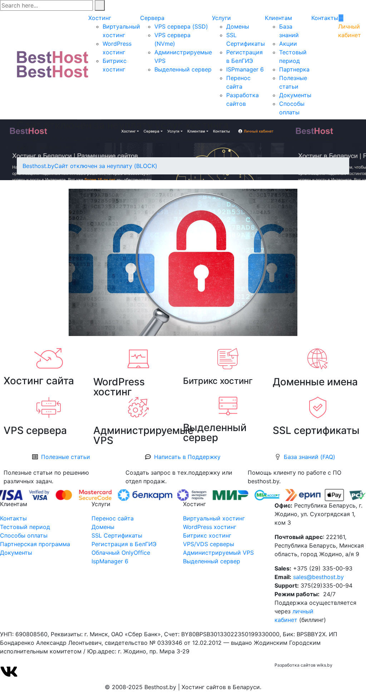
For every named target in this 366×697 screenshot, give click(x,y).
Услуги (221, 17)
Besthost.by (38, 165)
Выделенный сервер (183, 69)
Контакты (324, 17)
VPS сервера (35, 430)
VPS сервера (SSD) (181, 26)
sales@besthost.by (318, 576)
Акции (288, 43)
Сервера (152, 17)
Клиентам (278, 17)
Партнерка (294, 69)
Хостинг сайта (39, 381)
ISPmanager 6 (245, 69)
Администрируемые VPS (143, 435)
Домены (237, 26)
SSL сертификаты (316, 430)
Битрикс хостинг (218, 381)
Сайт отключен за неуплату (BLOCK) (105, 165)
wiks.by (324, 665)
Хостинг (99, 17)
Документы (295, 95)
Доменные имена (315, 382)
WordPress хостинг (119, 387)
